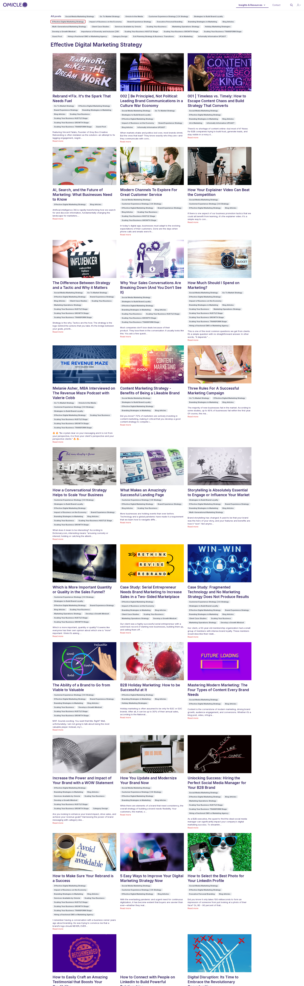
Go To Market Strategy (110, 16)
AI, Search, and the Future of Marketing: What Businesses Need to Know (82, 194)
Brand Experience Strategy (139, 22)
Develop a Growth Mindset (64, 31)
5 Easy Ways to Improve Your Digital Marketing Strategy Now (151, 878)
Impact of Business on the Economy (105, 22)
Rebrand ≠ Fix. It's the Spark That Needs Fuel (82, 98)
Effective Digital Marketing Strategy (68, 22)
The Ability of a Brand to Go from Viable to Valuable (81, 687)
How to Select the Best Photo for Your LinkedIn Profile (216, 878)
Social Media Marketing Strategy (79, 16)
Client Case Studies (100, 26)
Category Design (120, 36)
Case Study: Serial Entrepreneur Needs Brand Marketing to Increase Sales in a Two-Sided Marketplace (151, 592)
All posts (56, 16)
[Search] (291, 5)
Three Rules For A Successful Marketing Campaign (213, 390)
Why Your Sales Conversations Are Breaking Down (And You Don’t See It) (150, 287)
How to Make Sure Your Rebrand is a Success (83, 878)
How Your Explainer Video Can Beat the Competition (219, 192)
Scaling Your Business (157, 26)
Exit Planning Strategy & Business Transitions (153, 36)
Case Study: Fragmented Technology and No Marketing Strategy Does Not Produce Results (218, 592)
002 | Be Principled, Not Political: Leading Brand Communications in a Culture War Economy (151, 101)
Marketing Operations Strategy (185, 26)
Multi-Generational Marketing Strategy (69, 26)
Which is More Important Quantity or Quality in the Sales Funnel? (82, 589)
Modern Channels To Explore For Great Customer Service (148, 192)
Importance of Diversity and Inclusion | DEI (100, 31)
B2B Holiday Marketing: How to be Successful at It (150, 687)
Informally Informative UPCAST (212, 36)
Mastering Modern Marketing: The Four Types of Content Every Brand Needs (218, 690)
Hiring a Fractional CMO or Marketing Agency (87, 36)
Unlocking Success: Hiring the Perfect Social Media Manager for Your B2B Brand (217, 783)
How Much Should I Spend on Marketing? (213, 285)
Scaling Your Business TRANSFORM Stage (222, 31)
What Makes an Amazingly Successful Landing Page (143, 492)
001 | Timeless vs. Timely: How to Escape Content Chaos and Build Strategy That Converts (217, 101)
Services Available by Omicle (128, 26)
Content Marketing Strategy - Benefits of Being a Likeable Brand (150, 390)
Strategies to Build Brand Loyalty (208, 16)
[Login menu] (299, 5)
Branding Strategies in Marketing (202, 22)
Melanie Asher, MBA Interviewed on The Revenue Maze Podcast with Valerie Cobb (84, 393)
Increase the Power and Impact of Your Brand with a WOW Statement (83, 780)
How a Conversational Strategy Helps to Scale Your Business (80, 492)
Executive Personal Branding (169, 22)
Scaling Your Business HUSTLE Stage (141, 31)
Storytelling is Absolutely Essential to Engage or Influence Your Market (219, 492)
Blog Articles (228, 22)
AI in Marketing (186, 36)
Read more (58, 141)
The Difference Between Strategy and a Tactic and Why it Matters (81, 285)
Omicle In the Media (134, 16)
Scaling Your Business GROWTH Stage (181, 31)
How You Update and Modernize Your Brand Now (148, 780)
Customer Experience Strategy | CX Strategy (168, 16)
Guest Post (57, 36)
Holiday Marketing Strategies (218, 26)
